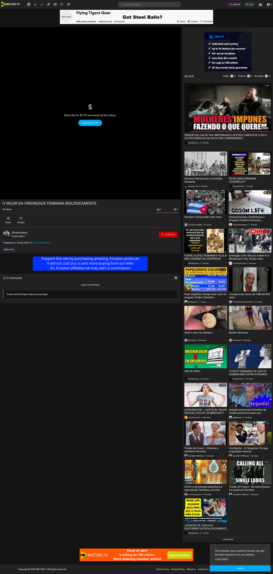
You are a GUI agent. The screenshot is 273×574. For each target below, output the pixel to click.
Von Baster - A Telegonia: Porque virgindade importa (248, 450)
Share (8, 222)
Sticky (226, 76)
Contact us (203, 569)
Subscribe (169, 234)
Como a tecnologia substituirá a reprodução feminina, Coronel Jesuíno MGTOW (203, 490)
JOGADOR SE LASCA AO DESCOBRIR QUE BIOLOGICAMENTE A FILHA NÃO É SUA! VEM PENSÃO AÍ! (205, 530)
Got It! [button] (240, 568)
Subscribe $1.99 (90, 123)
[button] (260, 4)
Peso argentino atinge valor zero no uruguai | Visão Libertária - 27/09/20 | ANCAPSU (205, 297)
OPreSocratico (20, 232)
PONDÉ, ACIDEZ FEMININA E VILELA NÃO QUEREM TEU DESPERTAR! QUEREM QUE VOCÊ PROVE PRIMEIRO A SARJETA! (205, 260)
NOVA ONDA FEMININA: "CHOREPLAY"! (243, 180)
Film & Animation (41, 242)
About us (191, 569)
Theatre (242, 76)
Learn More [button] (221, 559)
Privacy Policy (178, 569)
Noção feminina (238, 332)
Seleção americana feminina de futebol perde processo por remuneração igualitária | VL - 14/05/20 (247, 414)
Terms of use (162, 569)
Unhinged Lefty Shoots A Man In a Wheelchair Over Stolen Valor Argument (249, 258)
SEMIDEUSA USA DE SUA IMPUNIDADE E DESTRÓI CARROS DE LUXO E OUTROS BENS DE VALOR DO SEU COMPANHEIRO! (225, 136)
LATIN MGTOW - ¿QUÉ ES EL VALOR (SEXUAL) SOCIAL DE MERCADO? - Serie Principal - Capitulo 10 (205, 413)
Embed (20, 222)
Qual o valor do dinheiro (198, 332)
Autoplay (259, 76)
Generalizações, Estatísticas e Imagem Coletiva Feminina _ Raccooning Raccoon (247, 220)
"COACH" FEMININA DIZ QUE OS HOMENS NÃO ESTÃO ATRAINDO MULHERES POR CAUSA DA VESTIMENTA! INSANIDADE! (248, 376)
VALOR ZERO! (192, 371)
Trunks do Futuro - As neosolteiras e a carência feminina (249, 488)
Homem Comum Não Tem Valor (203, 217)
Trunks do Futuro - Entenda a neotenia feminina (201, 450)
